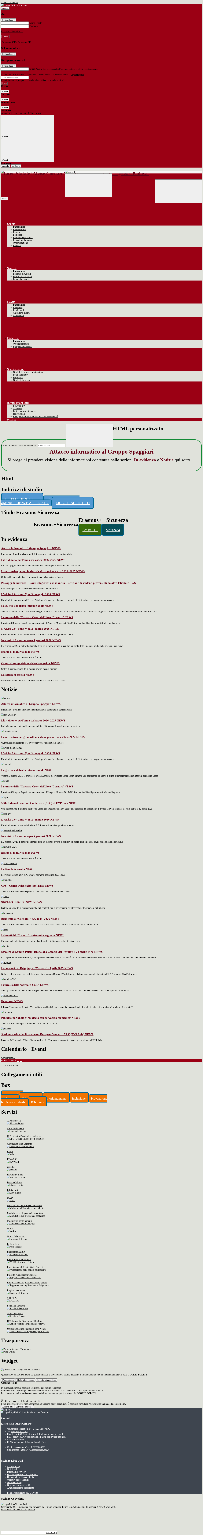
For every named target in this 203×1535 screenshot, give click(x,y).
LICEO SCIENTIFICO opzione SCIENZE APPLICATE (40, 501)
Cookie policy (13, 1466)
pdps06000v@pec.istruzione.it (39, 1437)
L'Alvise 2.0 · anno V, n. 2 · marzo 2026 (30, 628)
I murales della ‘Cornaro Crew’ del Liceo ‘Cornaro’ (37, 617)
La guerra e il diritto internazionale (27, 605)
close (4, 198)
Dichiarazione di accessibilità (20, 1477)
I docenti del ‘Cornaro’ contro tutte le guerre (32, 935)
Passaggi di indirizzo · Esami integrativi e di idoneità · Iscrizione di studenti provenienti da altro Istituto (68, 582)
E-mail (32, 69)
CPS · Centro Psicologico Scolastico (27, 885)
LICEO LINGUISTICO (73, 503)
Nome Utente (35, 23)
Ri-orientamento (56, 1098)
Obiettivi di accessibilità (18, 1480)
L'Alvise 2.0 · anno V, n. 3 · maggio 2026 (30, 594)
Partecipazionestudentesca (12, 1096)
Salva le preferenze (24, 1407)
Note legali (12, 1469)
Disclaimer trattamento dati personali (18, 1509)
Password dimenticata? (12, 31)
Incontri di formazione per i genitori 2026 (31, 640)
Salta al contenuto (9, 2)
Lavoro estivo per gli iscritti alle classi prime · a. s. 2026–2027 (43, 571)
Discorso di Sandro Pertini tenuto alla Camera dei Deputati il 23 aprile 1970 (52, 951)
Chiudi (5, 91)
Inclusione (79, 1098)
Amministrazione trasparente (20, 1488)
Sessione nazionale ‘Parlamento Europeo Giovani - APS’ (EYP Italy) (47, 1034)
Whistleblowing (14, 1482)
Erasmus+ (90, 530)
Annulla (5, 166)
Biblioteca (38, 1102)
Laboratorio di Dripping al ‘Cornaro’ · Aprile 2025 (37, 968)
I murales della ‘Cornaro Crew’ (25, 984)
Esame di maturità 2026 (20, 651)
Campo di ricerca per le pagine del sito (19, 445)
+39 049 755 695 (19, 1431)
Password (33, 26)
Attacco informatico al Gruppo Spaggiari (31, 548)
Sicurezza (113, 530)
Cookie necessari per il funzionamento (19, 1401)
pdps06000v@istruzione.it (38, 1434)
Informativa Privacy (16, 1472)
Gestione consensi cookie (19, 1485)
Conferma (16, 166)
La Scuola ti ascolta (17, 674)
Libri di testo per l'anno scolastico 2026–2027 (33, 559)
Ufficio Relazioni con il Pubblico (22, 1474)
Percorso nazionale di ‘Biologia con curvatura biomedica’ (40, 1017)
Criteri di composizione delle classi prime (30, 663)
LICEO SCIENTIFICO (22, 499)
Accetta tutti (46, 1380)
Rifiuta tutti (25, 1380)
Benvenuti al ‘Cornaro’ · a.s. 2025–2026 (30, 918)
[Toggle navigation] (88, 185)
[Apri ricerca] (178, 191)
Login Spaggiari (77, 75)
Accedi (5, 8)
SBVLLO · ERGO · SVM (21, 902)
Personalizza (8, 1380)
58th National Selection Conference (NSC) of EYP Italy (39, 803)
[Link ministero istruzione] (14, 5)
